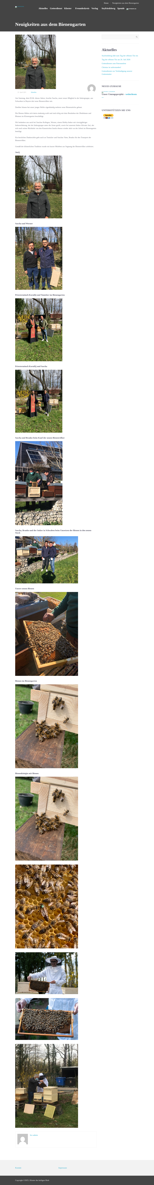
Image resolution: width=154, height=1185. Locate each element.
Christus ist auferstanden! (111, 67)
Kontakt (18, 1168)
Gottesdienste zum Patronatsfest (114, 63)
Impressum (62, 1168)
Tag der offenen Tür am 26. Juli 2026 (116, 59)
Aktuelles (33, 92)
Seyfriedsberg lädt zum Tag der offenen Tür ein (120, 56)
